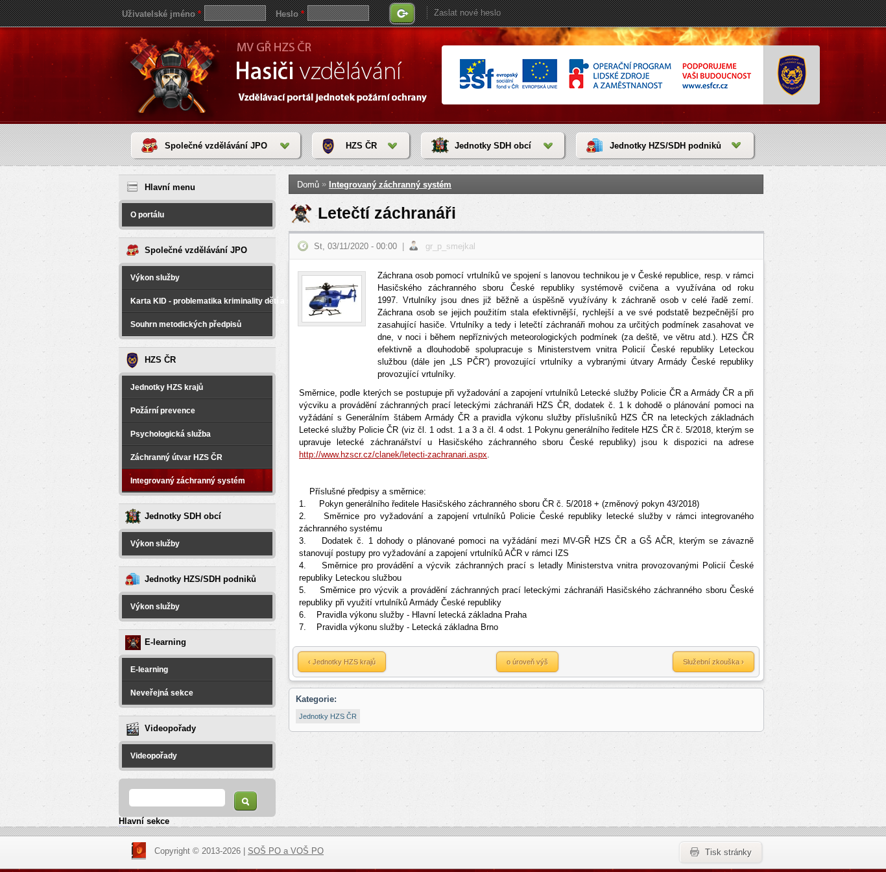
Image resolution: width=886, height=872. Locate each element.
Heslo (290, 14)
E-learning (149, 669)
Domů (308, 184)
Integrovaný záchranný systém (187, 480)
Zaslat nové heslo (467, 13)
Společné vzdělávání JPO (216, 146)
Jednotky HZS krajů (166, 387)
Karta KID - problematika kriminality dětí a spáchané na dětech (201, 301)
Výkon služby (155, 277)
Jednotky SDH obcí (493, 146)
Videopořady (153, 755)
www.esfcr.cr (605, 75)
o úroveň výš (527, 662)
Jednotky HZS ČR (328, 716)
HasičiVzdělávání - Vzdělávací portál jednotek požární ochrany (175, 74)
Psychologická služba (170, 434)
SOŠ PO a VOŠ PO (286, 851)
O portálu (147, 214)
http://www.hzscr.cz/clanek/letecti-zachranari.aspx (393, 454)
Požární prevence (162, 410)
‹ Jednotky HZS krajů (342, 662)
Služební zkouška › (713, 662)
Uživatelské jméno (161, 14)
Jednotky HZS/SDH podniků (665, 146)
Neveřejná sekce (161, 692)
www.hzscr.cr (792, 75)
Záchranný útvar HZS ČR (176, 457)
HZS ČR (361, 146)
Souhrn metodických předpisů (185, 324)
